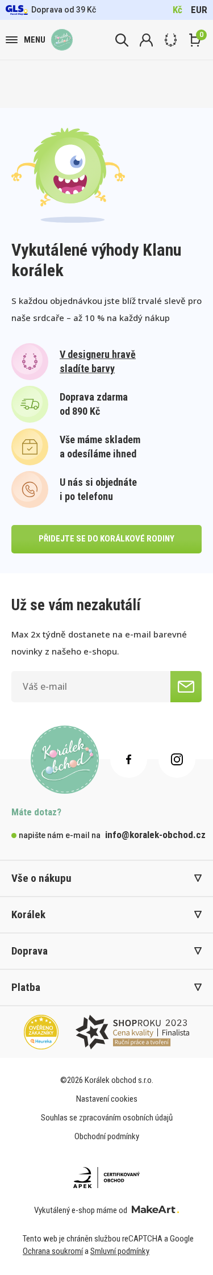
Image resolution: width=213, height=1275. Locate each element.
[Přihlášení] (146, 40)
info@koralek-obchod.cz (155, 834)
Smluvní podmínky (119, 1251)
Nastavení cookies (106, 1099)
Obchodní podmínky (106, 1136)
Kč (177, 9)
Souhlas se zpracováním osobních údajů (107, 1117)
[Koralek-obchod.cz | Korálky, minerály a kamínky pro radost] (62, 40)
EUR (199, 9)
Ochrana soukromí (53, 1251)
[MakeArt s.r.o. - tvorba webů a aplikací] (155, 1210)
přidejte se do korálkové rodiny (106, 539)
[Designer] (170, 40)
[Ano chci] (186, 686)
